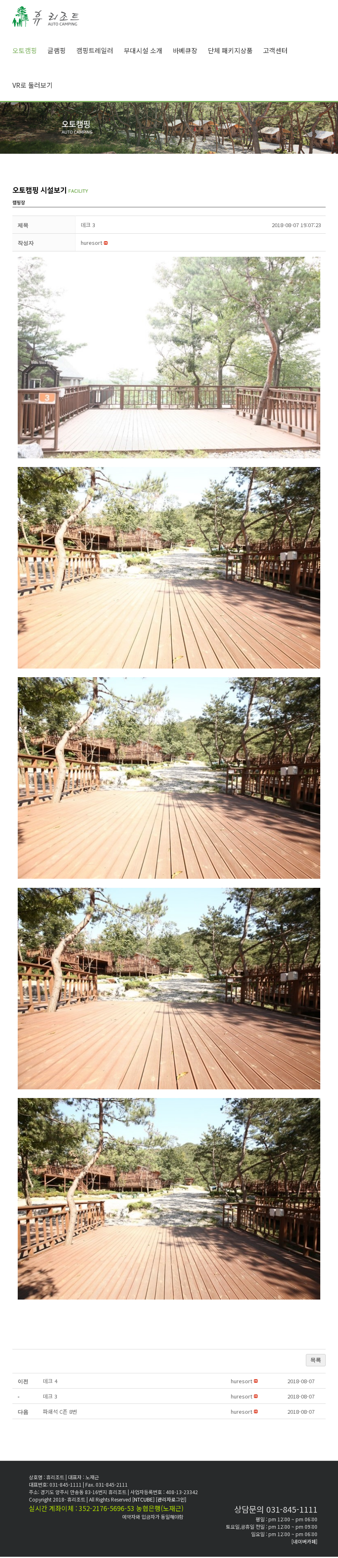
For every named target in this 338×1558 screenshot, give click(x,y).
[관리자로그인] (171, 1499)
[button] (91, 242)
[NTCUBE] (144, 1499)
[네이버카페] (304, 1541)
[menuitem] (29, 50)
